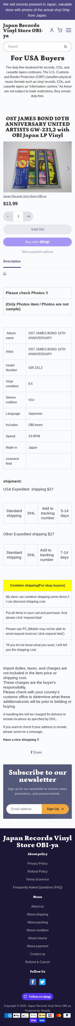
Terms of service (37, 879)
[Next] (68, 168)
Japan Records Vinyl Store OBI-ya (23, 31)
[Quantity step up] (28, 216)
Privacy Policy (37, 863)
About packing (37, 922)
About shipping (37, 914)
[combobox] (31, 47)
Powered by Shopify (37, 1010)
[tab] (14, 262)
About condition (37, 930)
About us (37, 906)
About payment (37, 946)
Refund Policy (38, 871)
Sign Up (53, 809)
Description (12, 261)
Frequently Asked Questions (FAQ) (37, 887)
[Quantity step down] (8, 216)
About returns (37, 938)
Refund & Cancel (37, 962)
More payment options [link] (37, 251)
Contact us (37, 954)
